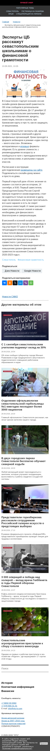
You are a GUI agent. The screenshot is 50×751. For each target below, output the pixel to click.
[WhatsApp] (30, 282)
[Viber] (25, 282)
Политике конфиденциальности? (17, 748)
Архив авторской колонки (12, 718)
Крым (10, 14)
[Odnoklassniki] (9, 282)
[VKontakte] (4, 282)
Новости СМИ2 (10, 296)
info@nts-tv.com (15, 708)
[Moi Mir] (20, 282)
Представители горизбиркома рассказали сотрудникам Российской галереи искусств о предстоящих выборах (22, 522)
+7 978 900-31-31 (9, 706)
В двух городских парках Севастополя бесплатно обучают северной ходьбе (23, 461)
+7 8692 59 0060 (8, 703)
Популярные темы (25, 8)
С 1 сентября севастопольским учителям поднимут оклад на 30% (23, 346)
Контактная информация (17, 686)
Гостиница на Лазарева (33, 11)
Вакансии (7, 691)
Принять (44, 743)
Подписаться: (10, 266)
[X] (15, 282)
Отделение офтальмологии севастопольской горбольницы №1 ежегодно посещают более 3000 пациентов (22, 405)
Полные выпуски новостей (13, 723)
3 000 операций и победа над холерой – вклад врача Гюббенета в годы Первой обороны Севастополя (24, 582)
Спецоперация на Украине (29, 14)
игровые (24, 146)
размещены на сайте (31, 170)
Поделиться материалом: (16, 278)
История (7, 682)
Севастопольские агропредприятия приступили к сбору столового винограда (22, 643)
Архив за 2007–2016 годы (13, 721)
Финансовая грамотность (31, 260)
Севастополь (12, 11)
